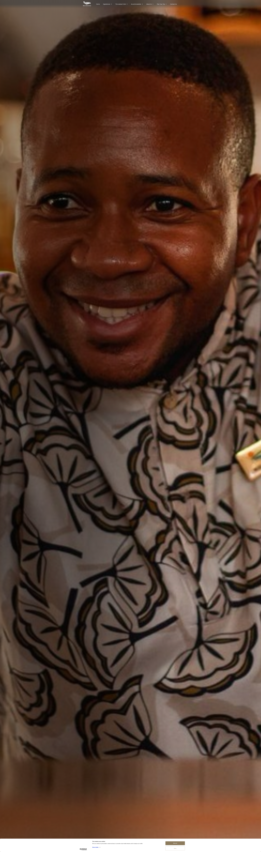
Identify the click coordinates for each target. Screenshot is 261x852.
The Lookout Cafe (120, 4)
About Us (149, 4)
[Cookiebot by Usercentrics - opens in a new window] (83, 849)
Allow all (175, 843)
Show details (95, 847)
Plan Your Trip (161, 4)
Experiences (106, 4)
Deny (175, 848)
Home (98, 4)
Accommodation (136, 4)
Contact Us (173, 4)
